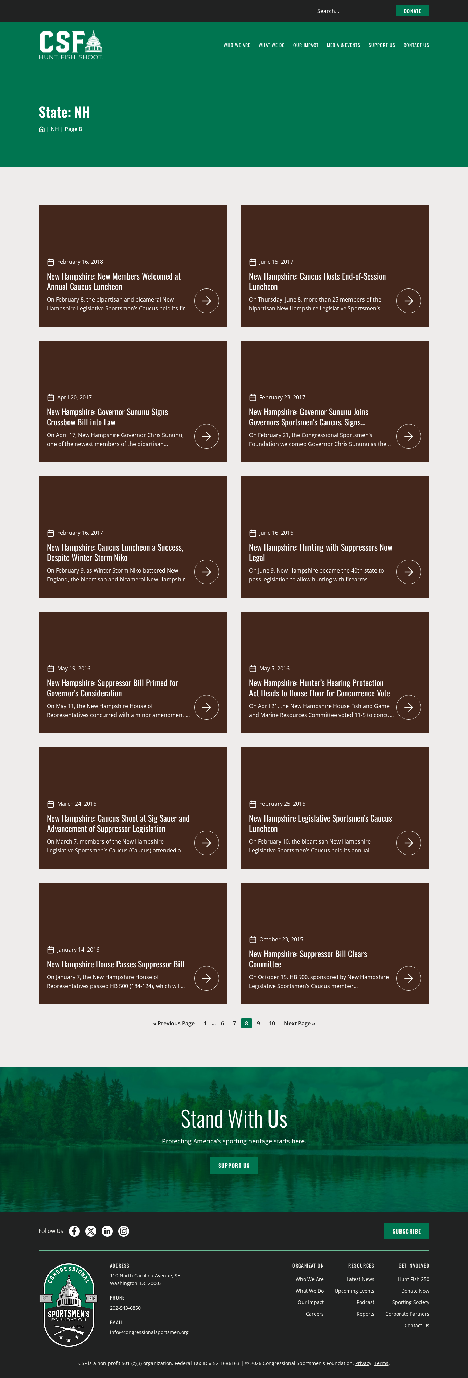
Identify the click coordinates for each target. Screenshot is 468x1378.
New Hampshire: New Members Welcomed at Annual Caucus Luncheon (114, 281)
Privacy (363, 1363)
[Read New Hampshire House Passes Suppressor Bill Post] (206, 978)
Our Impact (311, 1302)
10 (274, 1023)
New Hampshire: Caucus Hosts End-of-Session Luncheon (317, 281)
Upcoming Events (354, 1290)
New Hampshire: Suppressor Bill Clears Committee (308, 958)
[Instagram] (123, 1231)
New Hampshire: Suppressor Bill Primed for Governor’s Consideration (112, 687)
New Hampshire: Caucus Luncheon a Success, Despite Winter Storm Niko (115, 552)
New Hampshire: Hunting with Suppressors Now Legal (320, 552)
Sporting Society (410, 1302)
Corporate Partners (407, 1313)
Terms (381, 1363)
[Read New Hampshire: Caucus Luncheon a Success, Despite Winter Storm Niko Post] (206, 572)
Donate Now (415, 1290)
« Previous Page (174, 1023)
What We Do (310, 1290)
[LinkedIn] (107, 1231)
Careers (315, 1313)
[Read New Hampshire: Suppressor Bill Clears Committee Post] (408, 978)
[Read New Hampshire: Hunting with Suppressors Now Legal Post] (408, 572)
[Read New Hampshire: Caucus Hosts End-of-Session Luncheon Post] (408, 300)
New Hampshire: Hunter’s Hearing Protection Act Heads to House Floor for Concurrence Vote (319, 687)
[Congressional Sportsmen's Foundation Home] (71, 45)
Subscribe (407, 1231)
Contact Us (417, 1325)
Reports (365, 1313)
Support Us (234, 1165)
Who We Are (310, 1279)
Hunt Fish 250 (413, 1279)
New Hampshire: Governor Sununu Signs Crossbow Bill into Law (107, 416)
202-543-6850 (125, 1308)
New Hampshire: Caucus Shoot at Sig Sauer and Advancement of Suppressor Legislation (118, 823)
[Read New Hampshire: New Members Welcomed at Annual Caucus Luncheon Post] (206, 300)
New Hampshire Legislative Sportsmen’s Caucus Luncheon (320, 823)
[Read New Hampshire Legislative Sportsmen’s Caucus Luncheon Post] (408, 843)
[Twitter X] (90, 1231)
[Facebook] (74, 1231)
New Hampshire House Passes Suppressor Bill (115, 963)
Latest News (360, 1279)
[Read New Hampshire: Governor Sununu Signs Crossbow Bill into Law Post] (206, 436)
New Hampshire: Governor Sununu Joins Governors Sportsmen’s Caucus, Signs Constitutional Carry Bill (308, 421)
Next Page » (299, 1023)
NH (55, 129)
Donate (412, 10)
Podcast (365, 1302)
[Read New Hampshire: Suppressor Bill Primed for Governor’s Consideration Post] (206, 707)
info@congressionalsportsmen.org (149, 1332)
